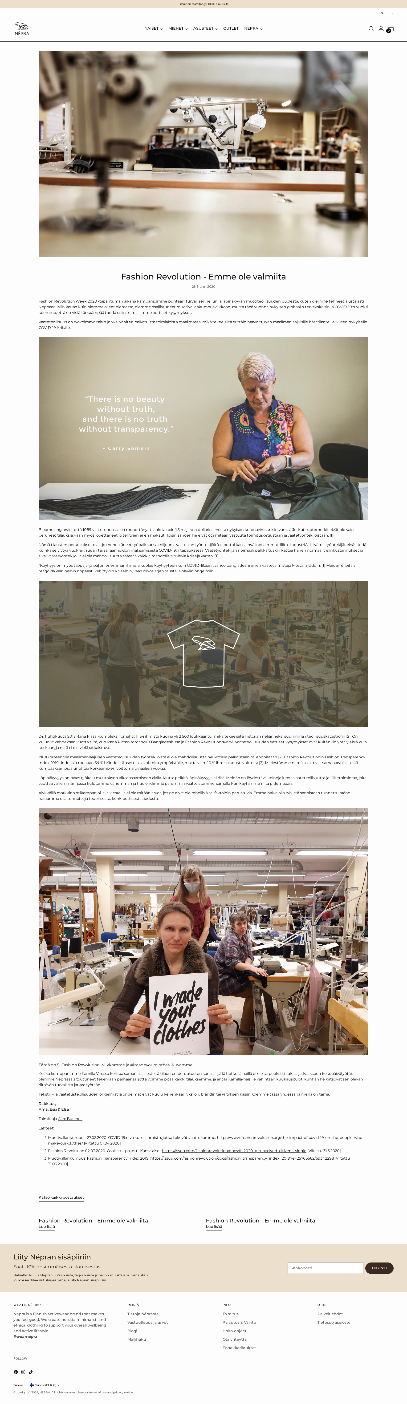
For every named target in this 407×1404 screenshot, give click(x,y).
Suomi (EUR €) (45, 1385)
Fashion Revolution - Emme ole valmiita (93, 1220)
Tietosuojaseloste (333, 1322)
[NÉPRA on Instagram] (24, 1373)
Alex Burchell (70, 1119)
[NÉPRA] (21, 28)
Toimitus (231, 1314)
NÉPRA (45, 1392)
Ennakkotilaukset (239, 1348)
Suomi (385, 13)
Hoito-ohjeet (235, 1331)
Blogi (132, 1331)
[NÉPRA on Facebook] (16, 1373)
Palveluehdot (330, 1314)
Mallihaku (136, 1339)
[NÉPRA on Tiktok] (31, 1373)
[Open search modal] (371, 28)
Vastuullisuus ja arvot (147, 1322)
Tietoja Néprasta (143, 1314)
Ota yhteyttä (235, 1339)
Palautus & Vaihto (239, 1322)
